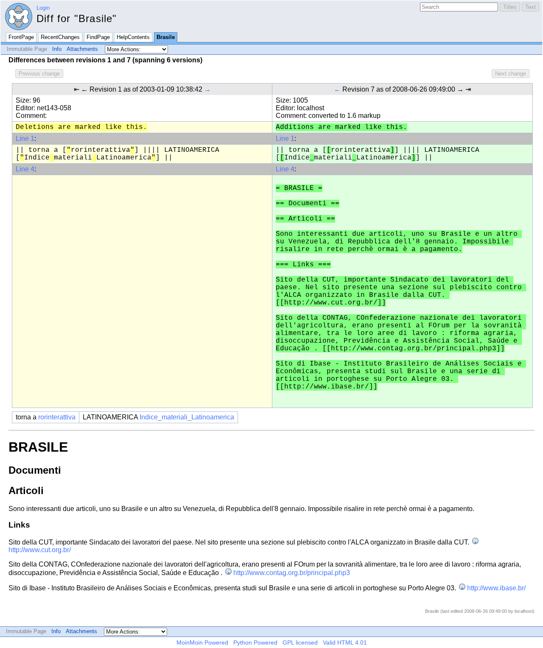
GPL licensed (300, 642)
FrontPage (21, 37)
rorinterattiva (57, 417)
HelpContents (133, 37)
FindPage (98, 37)
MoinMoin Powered (202, 642)
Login (43, 8)
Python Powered (255, 642)
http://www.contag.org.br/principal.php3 (291, 572)
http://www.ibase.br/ (496, 588)
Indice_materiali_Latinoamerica (187, 417)
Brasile (166, 37)
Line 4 (25, 169)
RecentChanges (60, 37)
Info (57, 49)
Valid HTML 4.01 (345, 642)
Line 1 (25, 138)
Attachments (82, 49)
